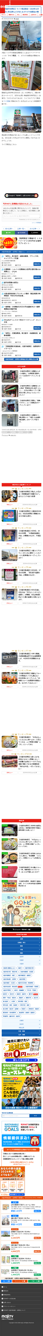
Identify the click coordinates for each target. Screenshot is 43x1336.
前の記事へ (9, 229)
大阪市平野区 (7, 990)
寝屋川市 (28, 997)
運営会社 (6, 1291)
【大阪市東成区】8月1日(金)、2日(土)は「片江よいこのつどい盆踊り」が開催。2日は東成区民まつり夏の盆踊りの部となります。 (29, 594)
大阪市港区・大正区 (9, 983)
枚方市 (36, 997)
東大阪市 (5, 1001)
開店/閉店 (25, 14)
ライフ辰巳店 (23, 432)
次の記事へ (34, 229)
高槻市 (21, 997)
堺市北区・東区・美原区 (10, 1005)
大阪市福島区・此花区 (26, 971)
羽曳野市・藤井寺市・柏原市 (11, 1016)
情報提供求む (7, 1294)
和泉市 (24, 1009)
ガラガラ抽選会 (6, 432)
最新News (11, 14)
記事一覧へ (22, 229)
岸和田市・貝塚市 (33, 1009)
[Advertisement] (21, 460)
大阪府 (17, 19)
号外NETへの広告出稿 (10, 1298)
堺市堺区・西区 (22, 1001)
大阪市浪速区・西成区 (31, 986)
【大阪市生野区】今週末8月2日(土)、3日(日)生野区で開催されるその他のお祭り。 (29, 513)
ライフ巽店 (15, 432)
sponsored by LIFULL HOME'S (33, 1197)
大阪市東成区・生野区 (9, 979)
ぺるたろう (13, 435)
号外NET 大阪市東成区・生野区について (14, 1310)
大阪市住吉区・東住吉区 (12, 986)
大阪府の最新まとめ (9, 968)
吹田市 (5, 994)
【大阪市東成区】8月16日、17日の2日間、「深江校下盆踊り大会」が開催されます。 (29, 572)
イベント (5, 435)
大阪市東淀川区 (29, 968)
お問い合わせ (7, 1302)
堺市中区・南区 (24, 1005)
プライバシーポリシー (10, 1306)
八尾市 (13, 1001)
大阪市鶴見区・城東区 (24, 975)
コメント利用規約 (36, 222)
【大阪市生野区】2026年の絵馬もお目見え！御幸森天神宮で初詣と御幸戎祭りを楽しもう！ (29, 828)
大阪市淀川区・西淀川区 (10, 971)
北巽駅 (30, 432)
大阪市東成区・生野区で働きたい (14, 252)
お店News (33, 14)
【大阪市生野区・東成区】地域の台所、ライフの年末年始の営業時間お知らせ (29, 883)
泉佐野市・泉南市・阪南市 (27, 1012)
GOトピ (4, 14)
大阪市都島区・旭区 (9, 975)
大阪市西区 (22, 979)
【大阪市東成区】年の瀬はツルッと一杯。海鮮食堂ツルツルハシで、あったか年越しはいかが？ (29, 870)
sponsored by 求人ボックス (34, 251)
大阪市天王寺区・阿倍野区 (25, 983)
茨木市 (12, 994)
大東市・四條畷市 (19, 990)
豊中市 (33, 994)
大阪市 (20, 968)
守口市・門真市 (31, 990)
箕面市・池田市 (21, 994)
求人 (18, 14)
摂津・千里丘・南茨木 (9, 997)
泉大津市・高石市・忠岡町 (11, 1009)
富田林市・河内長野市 (9, 1012)
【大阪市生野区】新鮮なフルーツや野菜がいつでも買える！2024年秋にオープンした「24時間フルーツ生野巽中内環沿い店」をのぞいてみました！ (29, 678)
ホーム (5, 1287)
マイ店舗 (6, 101)
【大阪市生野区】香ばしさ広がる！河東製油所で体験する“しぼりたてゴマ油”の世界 (29, 494)
